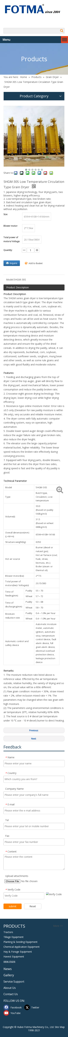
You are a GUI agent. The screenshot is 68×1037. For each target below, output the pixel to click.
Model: (10, 279)
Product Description (17, 287)
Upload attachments (16, 876)
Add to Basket (36, 263)
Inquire (13, 263)
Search (62, 31)
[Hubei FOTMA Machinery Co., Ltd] (34, 9)
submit (12, 906)
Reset (32, 906)
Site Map (60, 1027)
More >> (58, 926)
